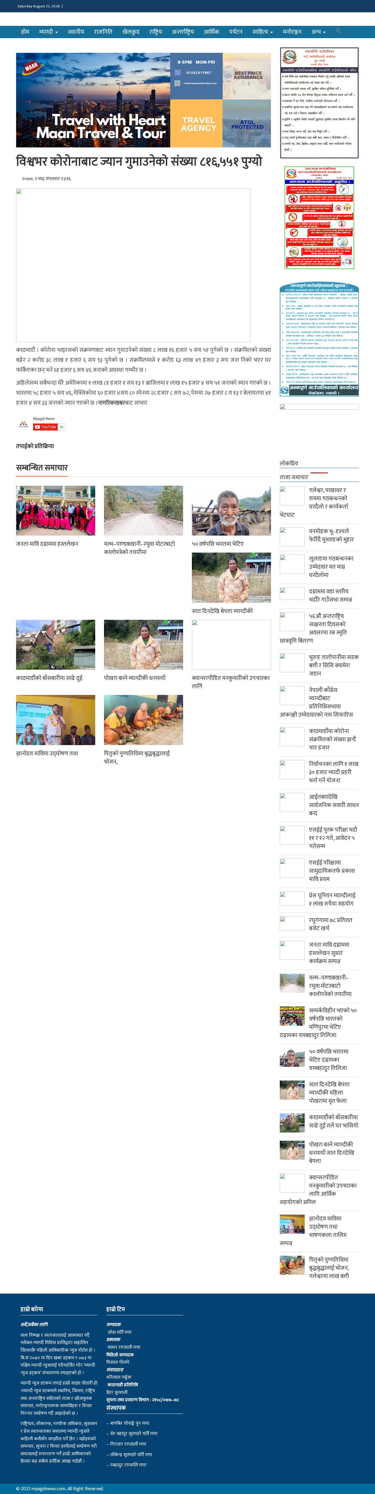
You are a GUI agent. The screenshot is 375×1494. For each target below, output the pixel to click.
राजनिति (103, 32)
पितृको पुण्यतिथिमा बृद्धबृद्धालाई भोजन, (137, 758)
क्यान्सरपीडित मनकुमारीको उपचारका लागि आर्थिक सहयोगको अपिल (318, 1190)
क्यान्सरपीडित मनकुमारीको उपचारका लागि (231, 682)
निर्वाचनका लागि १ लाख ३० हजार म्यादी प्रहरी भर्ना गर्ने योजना (334, 772)
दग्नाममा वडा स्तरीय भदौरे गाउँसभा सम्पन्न (330, 596)
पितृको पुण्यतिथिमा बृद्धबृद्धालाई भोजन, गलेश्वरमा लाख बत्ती (329, 1268)
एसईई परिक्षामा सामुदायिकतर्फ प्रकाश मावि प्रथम (332, 871)
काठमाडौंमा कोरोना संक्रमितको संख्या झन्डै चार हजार (332, 739)
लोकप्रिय (289, 464)
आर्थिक (211, 32)
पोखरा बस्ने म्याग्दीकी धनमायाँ (135, 678)
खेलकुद (130, 32)
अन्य (316, 32)
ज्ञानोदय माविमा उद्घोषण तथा (47, 754)
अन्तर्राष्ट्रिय (183, 32)
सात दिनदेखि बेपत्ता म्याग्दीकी (222, 611)
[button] (339, 32)
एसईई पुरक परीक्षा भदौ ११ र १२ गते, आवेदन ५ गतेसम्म (333, 838)
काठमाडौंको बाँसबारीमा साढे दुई (49, 678)
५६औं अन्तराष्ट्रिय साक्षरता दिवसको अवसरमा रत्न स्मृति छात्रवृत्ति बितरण (313, 628)
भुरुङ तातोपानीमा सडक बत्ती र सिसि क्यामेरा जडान (334, 665)
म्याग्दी (46, 32)
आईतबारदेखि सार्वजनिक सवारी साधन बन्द (334, 805)
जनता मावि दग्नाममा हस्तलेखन (47, 544)
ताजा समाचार (294, 477)
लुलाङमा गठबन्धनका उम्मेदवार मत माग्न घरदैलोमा (331, 567)
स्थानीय (76, 32)
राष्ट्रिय (155, 32)
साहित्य (261, 32)
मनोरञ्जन (292, 32)
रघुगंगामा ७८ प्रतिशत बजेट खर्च (330, 924)
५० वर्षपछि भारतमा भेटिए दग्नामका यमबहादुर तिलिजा (328, 1060)
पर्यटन (236, 32)
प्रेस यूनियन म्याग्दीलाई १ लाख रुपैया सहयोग (332, 900)
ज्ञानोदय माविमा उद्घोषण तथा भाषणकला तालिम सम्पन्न (313, 1231)
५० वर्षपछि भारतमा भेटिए (218, 544)
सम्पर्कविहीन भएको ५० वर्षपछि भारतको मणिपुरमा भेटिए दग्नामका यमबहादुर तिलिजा (318, 1023)
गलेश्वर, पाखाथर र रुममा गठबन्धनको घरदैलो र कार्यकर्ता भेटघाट (314, 502)
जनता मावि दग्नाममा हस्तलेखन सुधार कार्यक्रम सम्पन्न (329, 953)
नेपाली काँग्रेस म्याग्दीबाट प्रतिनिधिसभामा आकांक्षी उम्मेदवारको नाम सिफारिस (316, 702)
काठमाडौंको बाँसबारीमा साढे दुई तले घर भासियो (333, 1122)
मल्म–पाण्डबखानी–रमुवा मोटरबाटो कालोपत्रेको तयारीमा (139, 548)
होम (25, 32)
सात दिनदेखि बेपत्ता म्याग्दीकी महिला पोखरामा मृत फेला (329, 1093)
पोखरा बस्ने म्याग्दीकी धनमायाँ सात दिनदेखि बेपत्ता (331, 1153)
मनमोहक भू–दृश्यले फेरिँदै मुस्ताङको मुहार (331, 535)
